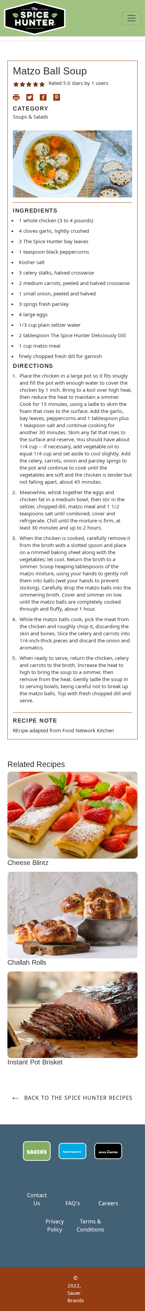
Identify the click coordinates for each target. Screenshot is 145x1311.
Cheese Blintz (28, 862)
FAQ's (72, 1203)
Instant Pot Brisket (35, 1062)
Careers (108, 1203)
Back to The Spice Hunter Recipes (77, 1097)
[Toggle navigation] (131, 18)
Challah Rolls (26, 962)
